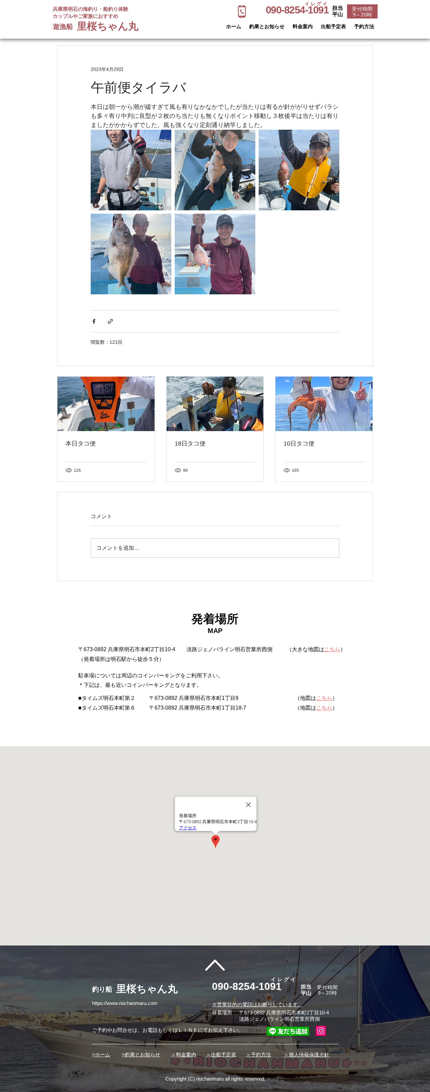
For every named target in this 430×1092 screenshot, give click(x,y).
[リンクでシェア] (110, 321)
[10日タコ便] (324, 404)
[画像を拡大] (131, 170)
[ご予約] (241, 11)
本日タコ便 (81, 443)
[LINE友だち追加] (287, 1031)
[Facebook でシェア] (94, 321)
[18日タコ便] (215, 404)
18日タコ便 (190, 443)
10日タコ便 (299, 443)
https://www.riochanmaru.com (125, 1003)
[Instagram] (321, 1031)
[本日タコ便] (106, 404)
